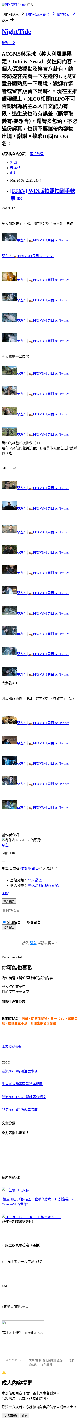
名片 (13, 173)
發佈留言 (9, 927)
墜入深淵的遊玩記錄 (43, 885)
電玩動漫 (37, 154)
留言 (35, 868)
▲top (5, 893)
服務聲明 (46, 1364)
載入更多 (9, 901)
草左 (5, 845)
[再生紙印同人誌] (15, 1190)
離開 (24, 1415)
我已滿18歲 (10, 1415)
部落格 (15, 168)
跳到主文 (8, 43)
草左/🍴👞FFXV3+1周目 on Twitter (43, 240)
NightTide (16, 31)
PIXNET (20, 1360)
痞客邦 (25, 868)
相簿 (13, 162)
